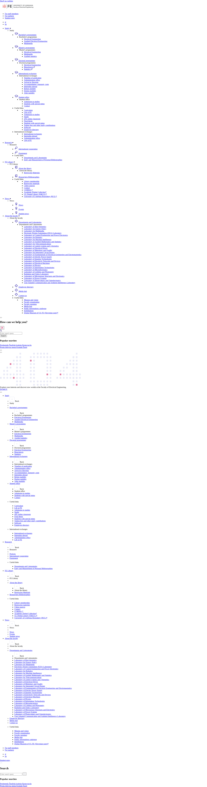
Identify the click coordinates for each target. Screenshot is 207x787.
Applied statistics (30, 56)
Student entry (10, 18)
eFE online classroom (32, 119)
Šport (25, 347)
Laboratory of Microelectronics (35, 270)
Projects (13, 554)
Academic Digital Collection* (35, 192)
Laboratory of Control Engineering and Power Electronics (46, 235)
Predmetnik (4, 345)
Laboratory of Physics (32, 265)
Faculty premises (30, 304)
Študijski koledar (15, 345)
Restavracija (27, 345)
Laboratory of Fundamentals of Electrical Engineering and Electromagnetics (52, 255)
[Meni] (1, 352)
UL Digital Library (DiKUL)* (35, 194)
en (6, 24)
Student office (23, 97)
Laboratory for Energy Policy (35, 229)
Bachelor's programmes (27, 35)
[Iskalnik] (1, 317)
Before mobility (30, 89)
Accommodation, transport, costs (36, 84)
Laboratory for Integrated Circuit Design (39, 252)
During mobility (30, 91)
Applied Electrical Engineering (35, 41)
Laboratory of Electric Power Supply (38, 257)
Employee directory (31, 130)
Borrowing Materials (32, 173)
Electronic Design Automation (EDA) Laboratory (42, 233)
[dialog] (103, 334)
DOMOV (3, 389)
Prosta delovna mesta (8, 347)
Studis (26, 117)
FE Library (9, 162)
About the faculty (11, 216)
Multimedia (28, 43)
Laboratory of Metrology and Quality (38, 250)
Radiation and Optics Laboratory (36, 274)
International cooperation (27, 149)
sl (5, 22)
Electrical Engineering (32, 39)
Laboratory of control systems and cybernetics (41, 246)
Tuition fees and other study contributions (39, 125)
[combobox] (11, 333)
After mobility (29, 93)
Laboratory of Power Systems (35, 278)
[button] (4, 345)
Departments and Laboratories (35, 158)
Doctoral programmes (26, 61)
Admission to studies (32, 102)
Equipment (22, 153)
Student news (23, 214)
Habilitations (29, 311)
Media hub (22, 291)
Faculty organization (31, 302)
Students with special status (34, 104)
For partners (9, 16)
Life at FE (28, 112)
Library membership (31, 181)
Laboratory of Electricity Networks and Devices (42, 261)
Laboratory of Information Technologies (39, 268)
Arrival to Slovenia (31, 82)
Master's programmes (26, 48)
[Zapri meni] (1, 392)
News (7, 199)
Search (3, 336)
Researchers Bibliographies (28, 177)
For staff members (11, 14)
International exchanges (27, 74)
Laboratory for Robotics (33, 237)
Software (27, 127)
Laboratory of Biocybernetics (35, 227)
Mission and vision (31, 300)
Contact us (22, 296)
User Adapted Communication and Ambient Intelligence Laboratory (49, 283)
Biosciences (28, 67)
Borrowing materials (31, 183)
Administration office (32, 80)
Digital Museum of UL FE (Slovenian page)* (41, 313)
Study (7, 28)
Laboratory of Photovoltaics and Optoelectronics (42, 280)
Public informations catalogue (35, 309)
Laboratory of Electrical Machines (37, 263)
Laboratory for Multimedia (34, 231)
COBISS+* (28, 190)
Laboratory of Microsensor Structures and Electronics (44, 276)
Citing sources (29, 186)
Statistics (27, 69)
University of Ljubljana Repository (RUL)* (40, 196)
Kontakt (19, 347)
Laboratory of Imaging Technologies (38, 259)
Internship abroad (30, 87)
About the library (25, 168)
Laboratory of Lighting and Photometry (39, 272)
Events (21, 209)
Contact (27, 106)
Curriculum (28, 110)
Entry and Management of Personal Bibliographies (43, 160)
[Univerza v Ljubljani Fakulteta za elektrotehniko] (18, 10)
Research (8, 143)
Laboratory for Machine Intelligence (37, 240)
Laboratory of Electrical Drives (35, 248)
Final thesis (28, 121)
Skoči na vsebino (6, 1)
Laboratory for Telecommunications (37, 244)
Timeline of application (32, 78)
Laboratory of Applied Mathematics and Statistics (42, 242)
